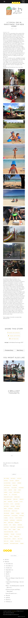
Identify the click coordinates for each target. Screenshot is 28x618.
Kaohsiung (10, 501)
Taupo (16, 531)
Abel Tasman (6, 478)
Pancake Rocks (7, 515)
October (8, 567)
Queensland (12, 520)
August (7, 572)
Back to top (21, 616)
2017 (6, 559)
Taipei (10, 529)
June (7, 576)
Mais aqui (12, 466)
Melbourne (17, 508)
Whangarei (6, 543)
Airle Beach (13, 478)
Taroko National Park (8, 531)
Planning (6, 517)
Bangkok (17, 480)
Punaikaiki (6, 520)
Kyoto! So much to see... (11, 593)
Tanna (18, 529)
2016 (6, 561)
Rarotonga (17, 342)
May (7, 595)
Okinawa (17, 513)
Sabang (14, 524)
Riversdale (17, 522)
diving (19, 489)
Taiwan (14, 529)
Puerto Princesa (18, 517)
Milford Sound (7, 510)
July (7, 574)
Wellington (17, 541)
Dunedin (5, 492)
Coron (5, 489)
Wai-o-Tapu (20, 538)
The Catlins (18, 534)
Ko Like (21, 501)
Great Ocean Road (7, 499)
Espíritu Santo (17, 492)
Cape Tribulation (7, 485)
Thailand (12, 534)
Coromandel (21, 487)
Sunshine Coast (20, 527)
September (9, 569)
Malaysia (18, 506)
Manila (5, 508)
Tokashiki (6, 536)
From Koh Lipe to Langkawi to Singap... (14, 379)
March (7, 599)
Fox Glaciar (14, 494)
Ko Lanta (16, 501)
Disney (15, 489)
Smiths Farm (13, 527)
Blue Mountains (7, 482)
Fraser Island (17, 496)
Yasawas (21, 543)
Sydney (5, 529)
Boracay (14, 482)
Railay (5, 522)
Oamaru (12, 513)
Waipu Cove (6, 541)
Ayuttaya (12, 480)
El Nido (10, 492)
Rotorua (6, 524)
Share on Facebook (14, 332)
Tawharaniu (6, 534)
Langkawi (12, 506)
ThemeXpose (13, 611)
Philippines (21, 515)
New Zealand (6, 513)
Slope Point (6, 527)
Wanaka (11, 541)
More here (6, 466)
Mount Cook (14, 510)
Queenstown (19, 520)
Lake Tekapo (6, 506)
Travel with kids (7, 538)
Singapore (20, 524)
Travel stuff (16, 536)
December (8, 563)
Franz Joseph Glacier (8, 496)
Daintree (10, 489)
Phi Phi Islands (15, 515)
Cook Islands (12, 342)
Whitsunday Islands (14, 543)
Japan (5, 501)
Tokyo (11, 536)
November (8, 565)
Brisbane (19, 482)
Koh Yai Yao (6, 503)
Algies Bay (19, 478)
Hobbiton (21, 499)
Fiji (9, 494)
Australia (6, 480)
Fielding (5, 494)
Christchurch (7, 487)
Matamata (10, 508)
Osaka (22, 513)
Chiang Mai (15, 485)
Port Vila (11, 517)
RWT (22, 342)
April (7, 597)
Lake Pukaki (17, 503)
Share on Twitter (15, 335)
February (8, 601)
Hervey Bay (15, 499)
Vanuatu (14, 538)
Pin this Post (15, 338)
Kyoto (11, 503)
